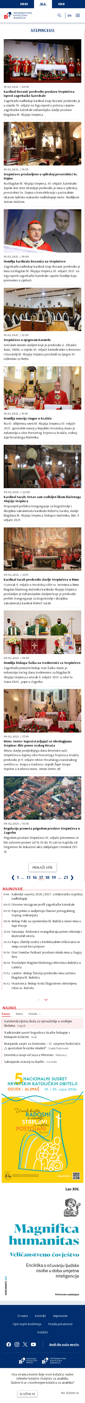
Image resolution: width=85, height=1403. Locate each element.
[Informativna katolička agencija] (54, 1361)
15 (28, 877)
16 (35, 877)
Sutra (19, 1014)
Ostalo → (34, 1014)
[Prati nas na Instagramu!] (16, 1344)
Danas (6, 1014)
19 (54, 877)
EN (69, 15)
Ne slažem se (70, 1393)
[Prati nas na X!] (25, 1344)
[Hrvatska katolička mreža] (28, 1361)
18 (47, 877)
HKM (24, 3)
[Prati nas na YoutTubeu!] (33, 1344)
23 (66, 877)
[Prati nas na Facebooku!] (8, 1344)
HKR (61, 3)
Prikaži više (42, 867)
